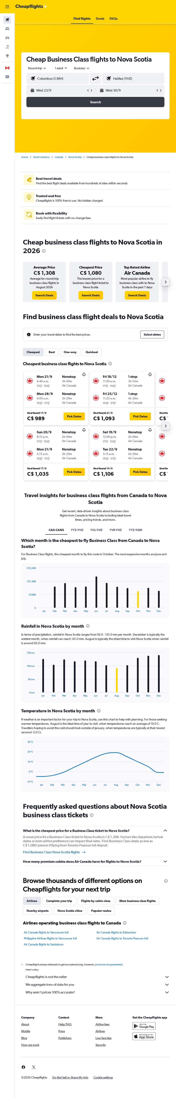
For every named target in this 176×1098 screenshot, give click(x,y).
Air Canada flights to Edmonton (116, 932)
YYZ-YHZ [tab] (77, 530)
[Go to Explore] (7, 55)
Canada (59, 157)
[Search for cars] (7, 37)
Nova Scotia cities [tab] (70, 910)
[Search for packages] (7, 46)
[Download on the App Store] (144, 1036)
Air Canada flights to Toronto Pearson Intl (122, 938)
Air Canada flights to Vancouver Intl (46, 932)
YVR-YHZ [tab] (115, 530)
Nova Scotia (75, 157)
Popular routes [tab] (101, 910)
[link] (44, 295)
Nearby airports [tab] (38, 910)
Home (24, 157)
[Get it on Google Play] (144, 1026)
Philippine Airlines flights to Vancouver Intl (50, 938)
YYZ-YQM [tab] (135, 530)
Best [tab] (52, 352)
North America (41, 157)
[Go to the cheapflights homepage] (31, 6)
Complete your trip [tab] (59, 901)
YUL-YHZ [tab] (96, 530)
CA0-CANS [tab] (56, 530)
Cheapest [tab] (33, 352)
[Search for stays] (7, 28)
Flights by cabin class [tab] (95, 901)
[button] (7, 6)
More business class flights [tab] (137, 901)
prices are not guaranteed (108, 964)
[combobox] (82, 68)
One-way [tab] (70, 352)
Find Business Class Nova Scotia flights (51, 852)
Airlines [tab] (32, 901)
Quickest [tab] (92, 352)
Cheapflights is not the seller (46, 977)
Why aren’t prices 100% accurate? (50, 992)
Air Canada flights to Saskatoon (44, 944)
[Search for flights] (7, 19)
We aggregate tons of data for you (50, 984)
